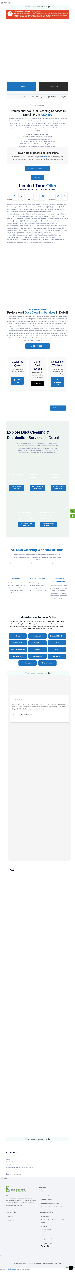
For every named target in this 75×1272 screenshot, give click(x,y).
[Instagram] (48, 1246)
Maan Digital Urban (55, 1263)
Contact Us (11, 1220)
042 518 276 (44, 1231)
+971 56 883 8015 (46, 1229)
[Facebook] (42, 1246)
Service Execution (37, 579)
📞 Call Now (37, 383)
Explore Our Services (54, 86)
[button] (9, 105)
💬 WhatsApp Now (57, 382)
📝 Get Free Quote (17, 381)
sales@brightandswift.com (48, 1239)
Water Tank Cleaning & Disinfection (50, 1203)
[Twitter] (45, 1246)
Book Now (23, 86)
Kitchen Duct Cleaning (46, 1195)
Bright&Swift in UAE (24, 1263)
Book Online (16, 579)
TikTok (8, 1159)
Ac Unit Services (45, 1192)
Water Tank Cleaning (46, 1199)
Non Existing (11, 1269)
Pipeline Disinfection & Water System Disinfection (54, 1207)
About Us (10, 1216)
